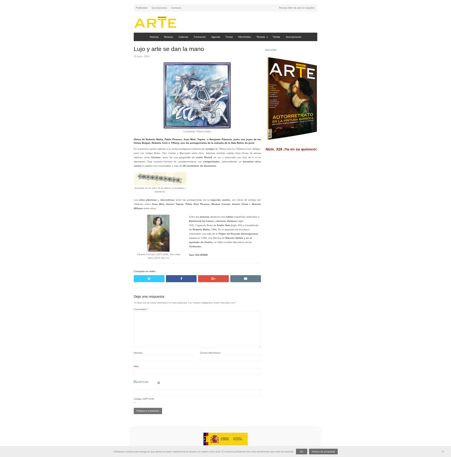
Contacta (176, 7)
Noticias (154, 36)
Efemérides (244, 36)
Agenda (215, 36)
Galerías (183, 36)
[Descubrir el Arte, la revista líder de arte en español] (155, 22)
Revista (261, 36)
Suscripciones (159, 7)
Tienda (276, 36)
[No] (442, 451)
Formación (200, 36)
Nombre (138, 352)
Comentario (141, 309)
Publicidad (141, 7)
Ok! (301, 451)
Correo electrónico (210, 352)
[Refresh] (159, 382)
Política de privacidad (323, 451)
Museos (168, 36)
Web (136, 366)
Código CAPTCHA (144, 398)
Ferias (229, 36)
